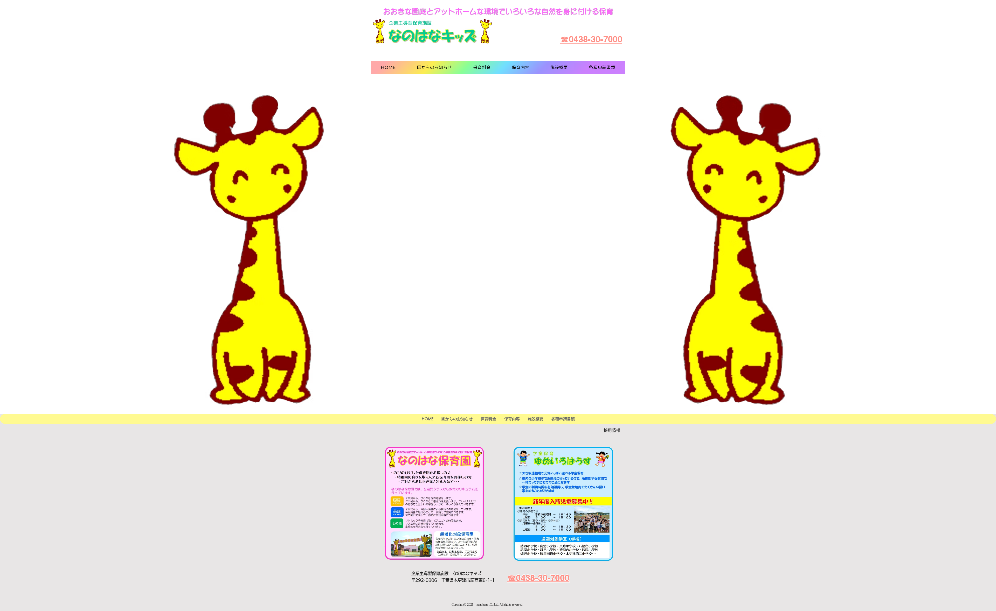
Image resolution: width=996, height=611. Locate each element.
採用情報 (612, 430)
